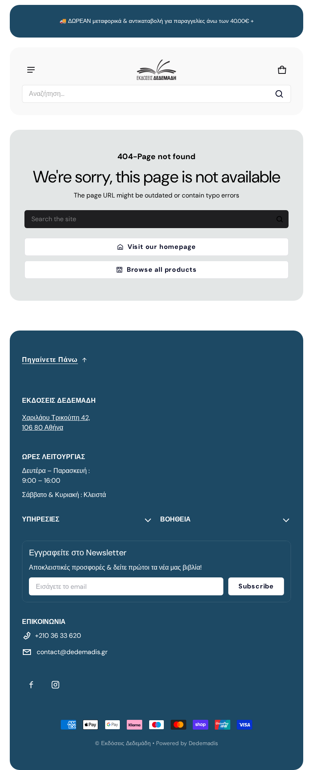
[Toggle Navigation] (31, 70)
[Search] (280, 219)
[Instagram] (55, 685)
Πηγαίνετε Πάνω (50, 359)
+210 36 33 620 (58, 635)
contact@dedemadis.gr (71, 652)
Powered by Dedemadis (187, 743)
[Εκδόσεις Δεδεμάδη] (156, 70)
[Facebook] (31, 685)
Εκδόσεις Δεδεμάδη (126, 743)
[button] (156, 94)
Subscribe (256, 586)
